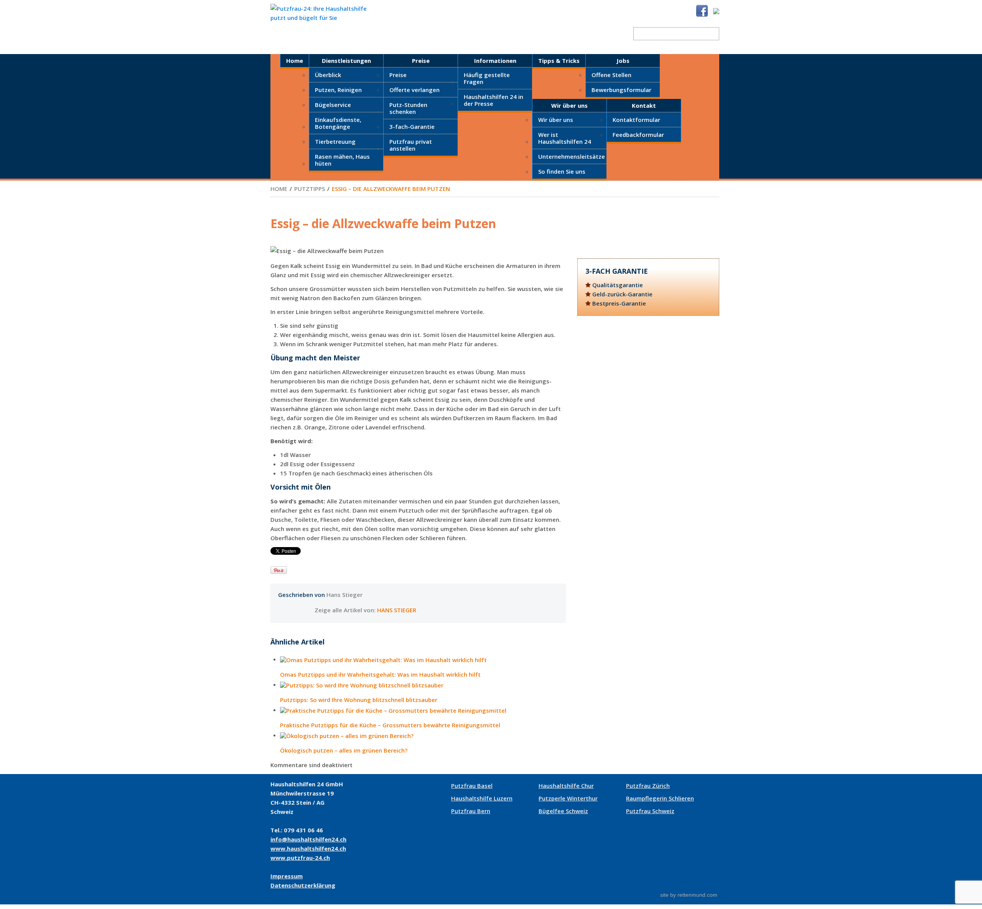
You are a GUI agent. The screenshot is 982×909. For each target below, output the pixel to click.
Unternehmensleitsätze (571, 156)
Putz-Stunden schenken (408, 108)
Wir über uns (569, 105)
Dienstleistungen (346, 60)
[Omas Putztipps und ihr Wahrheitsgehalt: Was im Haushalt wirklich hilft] (423, 660)
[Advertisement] (648, 388)
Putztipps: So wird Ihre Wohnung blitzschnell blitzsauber (358, 700)
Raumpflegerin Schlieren (660, 798)
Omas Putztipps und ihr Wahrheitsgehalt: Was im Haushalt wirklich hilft (380, 674)
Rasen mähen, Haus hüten (342, 160)
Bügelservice (333, 104)
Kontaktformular (636, 119)
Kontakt (644, 105)
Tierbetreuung (335, 141)
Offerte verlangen (414, 89)
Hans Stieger (344, 594)
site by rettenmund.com (688, 895)
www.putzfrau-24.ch (300, 857)
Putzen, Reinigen (338, 89)
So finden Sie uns (561, 171)
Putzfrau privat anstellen (410, 145)
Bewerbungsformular (621, 89)
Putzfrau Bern (470, 811)
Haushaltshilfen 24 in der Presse (493, 100)
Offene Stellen (611, 74)
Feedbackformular (638, 134)
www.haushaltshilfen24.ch (308, 848)
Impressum (286, 876)
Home (294, 60)
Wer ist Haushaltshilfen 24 (564, 138)
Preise (421, 60)
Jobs (622, 60)
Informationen (495, 60)
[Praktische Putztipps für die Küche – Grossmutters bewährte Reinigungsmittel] (423, 711)
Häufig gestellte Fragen (487, 78)
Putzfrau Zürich (648, 785)
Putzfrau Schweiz (650, 811)
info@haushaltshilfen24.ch (308, 839)
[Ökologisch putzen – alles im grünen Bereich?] (423, 736)
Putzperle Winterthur (568, 798)
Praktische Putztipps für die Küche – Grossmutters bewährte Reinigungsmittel (390, 725)
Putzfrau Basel (472, 785)
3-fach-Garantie (412, 126)
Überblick (328, 74)
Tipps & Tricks (559, 60)
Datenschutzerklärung (302, 885)
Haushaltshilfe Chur (566, 785)
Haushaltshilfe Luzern (481, 798)
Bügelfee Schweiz (563, 811)
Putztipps (309, 188)
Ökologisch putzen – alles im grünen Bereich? (343, 750)
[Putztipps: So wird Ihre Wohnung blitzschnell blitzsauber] (423, 685)
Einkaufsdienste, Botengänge (338, 123)
